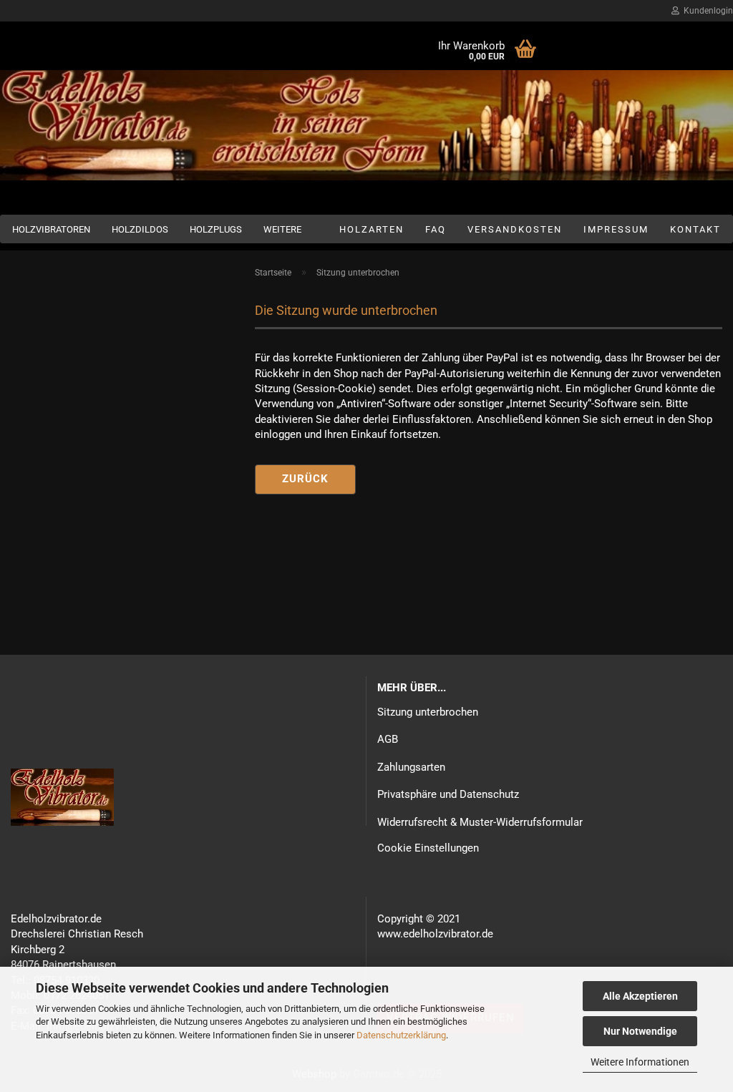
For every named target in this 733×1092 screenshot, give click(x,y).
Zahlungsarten (411, 767)
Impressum (616, 229)
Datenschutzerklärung (401, 1035)
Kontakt (695, 229)
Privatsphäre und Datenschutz (448, 794)
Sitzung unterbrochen (427, 712)
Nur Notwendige (640, 1031)
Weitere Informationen (640, 1062)
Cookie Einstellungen (428, 848)
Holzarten (371, 229)
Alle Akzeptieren (640, 996)
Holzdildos (140, 229)
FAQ (435, 229)
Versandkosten (514, 229)
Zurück (305, 478)
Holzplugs (216, 229)
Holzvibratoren (51, 229)
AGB (387, 739)
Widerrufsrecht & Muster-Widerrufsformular (480, 822)
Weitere (282, 229)
